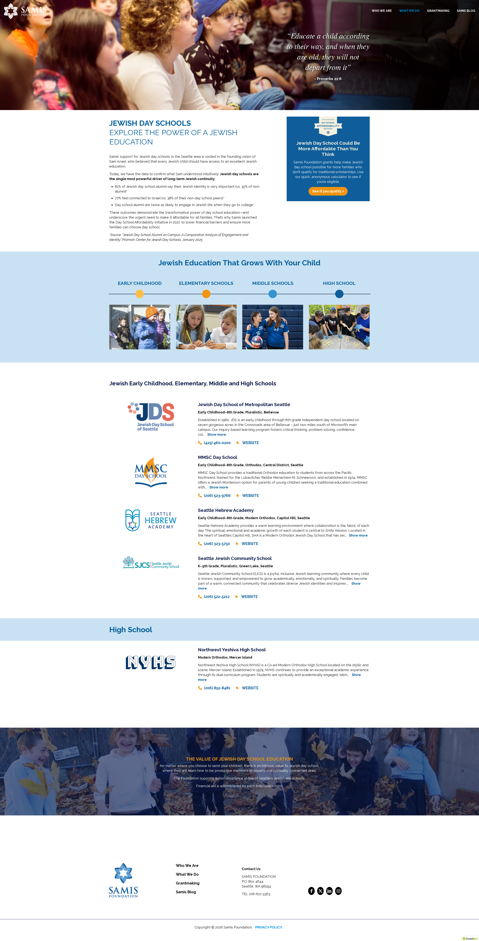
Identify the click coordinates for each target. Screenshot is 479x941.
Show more (216, 434)
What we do (187, 874)
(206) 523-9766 (217, 495)
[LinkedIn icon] (329, 891)
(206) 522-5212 (217, 596)
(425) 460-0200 (217, 443)
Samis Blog (186, 892)
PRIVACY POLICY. (269, 927)
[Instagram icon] (338, 891)
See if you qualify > (328, 191)
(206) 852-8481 (217, 688)
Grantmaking (187, 883)
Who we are (187, 865)
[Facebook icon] (311, 891)
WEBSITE (250, 495)
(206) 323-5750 (217, 543)
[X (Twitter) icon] (320, 891)
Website (250, 443)
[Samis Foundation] (25, 11)
